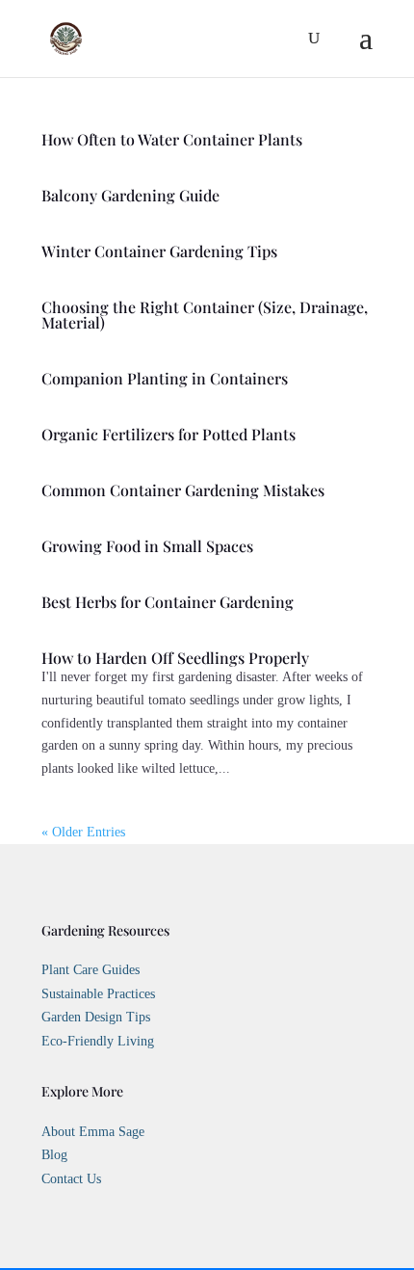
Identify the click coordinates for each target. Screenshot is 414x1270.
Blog (54, 1155)
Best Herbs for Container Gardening (167, 602)
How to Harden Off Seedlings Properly (175, 658)
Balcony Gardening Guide (130, 195)
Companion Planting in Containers (164, 378)
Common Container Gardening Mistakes (182, 490)
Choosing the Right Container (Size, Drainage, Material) (204, 314)
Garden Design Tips (95, 1017)
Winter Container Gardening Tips (159, 251)
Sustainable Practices (98, 994)
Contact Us (71, 1179)
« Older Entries (83, 832)
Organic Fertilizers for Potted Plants (168, 434)
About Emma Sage (92, 1131)
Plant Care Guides (90, 970)
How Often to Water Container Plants (171, 139)
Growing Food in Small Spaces (147, 546)
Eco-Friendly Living (97, 1041)
